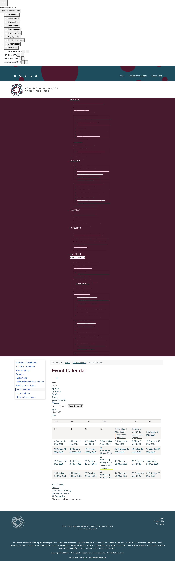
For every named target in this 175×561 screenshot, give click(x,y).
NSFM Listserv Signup (26, 397)
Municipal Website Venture (94, 557)
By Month (56, 391)
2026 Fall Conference (25, 366)
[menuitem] (74, 99)
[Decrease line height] (20, 58)
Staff (161, 518)
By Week (56, 394)
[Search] (56, 403)
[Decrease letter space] (23, 62)
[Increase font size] (22, 55)
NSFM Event (57, 485)
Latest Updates (23, 393)
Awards (19, 374)
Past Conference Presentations (30, 381)
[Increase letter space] (26, 62)
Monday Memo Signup (26, 385)
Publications (21, 378)
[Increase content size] (27, 51)
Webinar (55, 487)
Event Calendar (23, 389)
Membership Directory (138, 76)
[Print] (57, 378)
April (54, 409)
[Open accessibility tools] (4, 3)
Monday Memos (23, 370)
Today (55, 397)
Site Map (160, 524)
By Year (55, 388)
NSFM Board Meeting (61, 490)
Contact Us (158, 521)
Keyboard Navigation (10, 11)
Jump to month (59, 400)
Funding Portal (156, 76)
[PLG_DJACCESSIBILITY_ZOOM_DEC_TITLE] (23, 51)
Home (121, 76)
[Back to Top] (171, 556)
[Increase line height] (23, 58)
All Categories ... (59, 496)
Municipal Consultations (26, 362)
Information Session (61, 493)
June (54, 415)
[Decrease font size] (18, 55)
